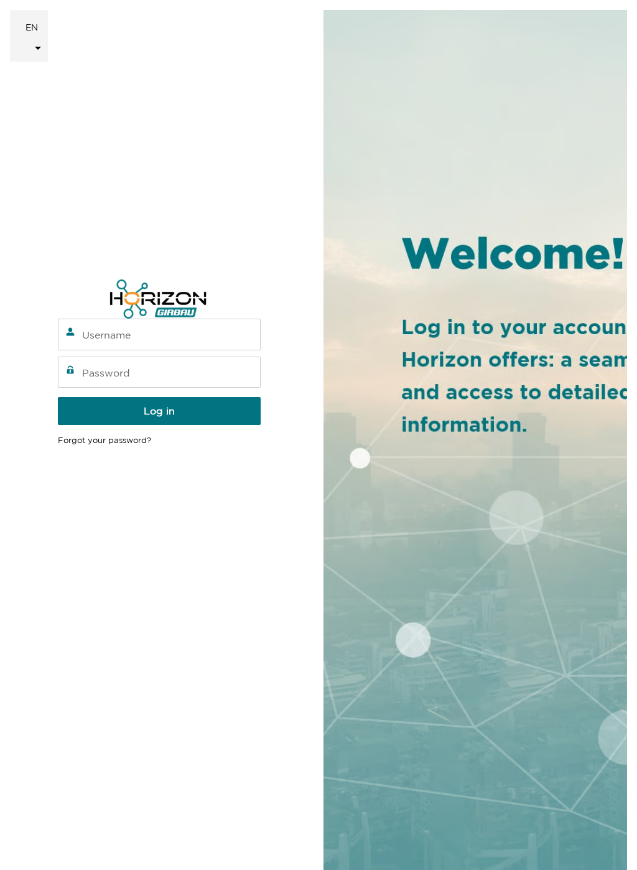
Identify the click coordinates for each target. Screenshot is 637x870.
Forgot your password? (104, 440)
